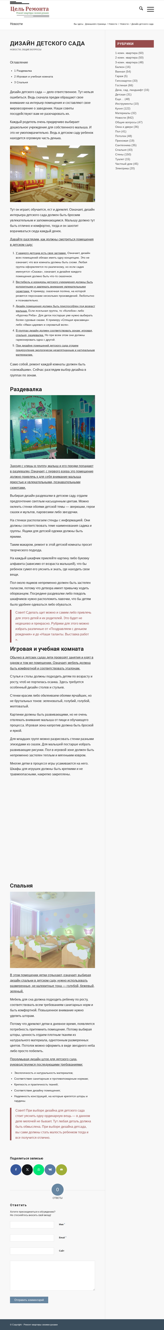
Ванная (120, 71)
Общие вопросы (31, 49)
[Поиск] (139, 9)
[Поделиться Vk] (50, 1169)
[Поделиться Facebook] (15, 1169)
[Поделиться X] (27, 1169)
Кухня (119, 108)
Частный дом (123, 163)
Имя (62, 1224)
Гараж (119, 76)
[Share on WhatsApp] (38, 1169)
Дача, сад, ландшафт (129, 89)
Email (62, 1237)
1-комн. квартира (126, 53)
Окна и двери (124, 126)
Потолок (120, 136)
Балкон (120, 66)
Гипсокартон (123, 80)
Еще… (119, 99)
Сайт (61, 1251)
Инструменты (124, 103)
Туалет (119, 159)
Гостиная (121, 85)
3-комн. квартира (126, 62)
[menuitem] (139, 9)
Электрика (122, 168)
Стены (119, 154)
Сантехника (123, 145)
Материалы (122, 113)
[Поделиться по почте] (61, 1169)
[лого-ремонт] (29, 9)
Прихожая (121, 140)
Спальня (121, 149)
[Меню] (148, 9)
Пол (117, 131)
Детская (120, 94)
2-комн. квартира (126, 57)
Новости (16, 24)
